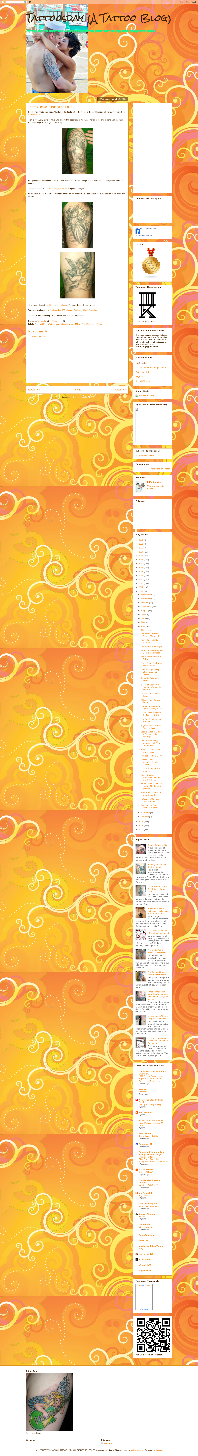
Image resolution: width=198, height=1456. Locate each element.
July (143, 614)
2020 (141, 552)
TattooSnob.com (147, 1235)
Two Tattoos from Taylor (151, 646)
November (146, 599)
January (145, 817)
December (146, 594)
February (145, 812)
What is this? (144, 1309)
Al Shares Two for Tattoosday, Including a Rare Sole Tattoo (158, 911)
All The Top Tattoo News (151, 1120)
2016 (141, 567)
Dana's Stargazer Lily (157, 845)
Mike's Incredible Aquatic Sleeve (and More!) (152, 651)
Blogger (159, 1450)
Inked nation (145, 1259)
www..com (144, 1285)
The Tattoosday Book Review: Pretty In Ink (151, 707)
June (143, 618)
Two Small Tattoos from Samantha (151, 720)
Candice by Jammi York (149, 1206)
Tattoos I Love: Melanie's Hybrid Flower (149, 762)
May (143, 622)
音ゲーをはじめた (146, 1172)
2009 (141, 821)
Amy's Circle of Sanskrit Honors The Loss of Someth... (151, 786)
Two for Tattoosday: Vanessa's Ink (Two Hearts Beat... (150, 743)
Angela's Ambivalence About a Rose (151, 726)
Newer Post (34, 389)
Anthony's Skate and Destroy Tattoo (157, 865)
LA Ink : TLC (145, 1265)
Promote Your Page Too (144, 235)
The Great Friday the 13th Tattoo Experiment (158, 931)
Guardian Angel (67, 324)
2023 (141, 540)
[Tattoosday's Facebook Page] (138, 233)
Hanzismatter (145, 1112)
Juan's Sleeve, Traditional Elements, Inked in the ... (151, 777)
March (144, 630)
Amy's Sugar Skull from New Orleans (151, 664)
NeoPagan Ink (145, 1193)
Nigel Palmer (145, 1270)
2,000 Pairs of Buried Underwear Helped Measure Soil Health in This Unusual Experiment (152, 1078)
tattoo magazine (145, 1227)
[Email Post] (64, 321)
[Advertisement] (77, 362)
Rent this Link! (142, 363)
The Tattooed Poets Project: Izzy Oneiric (157, 973)
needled (143, 1089)
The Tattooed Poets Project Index (151, 367)
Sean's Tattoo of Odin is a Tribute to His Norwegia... (151, 734)
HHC (48, 310)
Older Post (120, 389)
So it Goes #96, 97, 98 (148, 1185)
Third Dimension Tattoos (55, 305)
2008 (141, 825)
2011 (141, 587)
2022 (141, 544)
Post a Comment (39, 336)
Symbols (142, 1216)
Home (78, 389)
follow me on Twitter (160, 469)
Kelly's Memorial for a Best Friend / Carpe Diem (157, 889)
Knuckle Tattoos (143, 381)
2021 (141, 548)
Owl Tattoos (144, 1224)
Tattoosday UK (142, 372)
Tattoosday (155, 482)
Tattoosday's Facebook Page (146, 228)
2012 (141, 583)
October (145, 602)
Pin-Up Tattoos (146, 1170)
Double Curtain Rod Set (148, 1136)
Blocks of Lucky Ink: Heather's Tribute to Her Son (151, 687)
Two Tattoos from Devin (151, 756)
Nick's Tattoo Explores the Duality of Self (151, 714)
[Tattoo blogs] (151, 278)
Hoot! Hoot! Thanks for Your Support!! (151, 793)
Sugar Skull (143, 1195)
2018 (141, 559)
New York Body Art (148, 1203)
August (144, 610)
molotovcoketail (137, 1450)
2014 (141, 575)
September (146, 606)
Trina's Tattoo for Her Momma (150, 769)
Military (78, 324)
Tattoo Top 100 (146, 1254)
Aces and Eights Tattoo (45, 324)
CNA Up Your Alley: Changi (150, 1104)
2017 (141, 563)
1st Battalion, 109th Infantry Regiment (66, 310)
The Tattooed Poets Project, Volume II (150, 635)
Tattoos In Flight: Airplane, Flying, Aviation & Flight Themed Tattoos (152, 1154)
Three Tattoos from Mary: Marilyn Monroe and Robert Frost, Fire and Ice (158, 995)
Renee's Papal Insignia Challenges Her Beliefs (151, 672)
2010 (141, 591)
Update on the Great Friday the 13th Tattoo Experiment (158, 1040)
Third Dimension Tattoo (92, 324)
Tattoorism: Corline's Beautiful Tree (150, 800)
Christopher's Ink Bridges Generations (157, 951)
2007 (141, 829)
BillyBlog (139, 376)
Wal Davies (143, 1092)
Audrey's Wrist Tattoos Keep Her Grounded (158, 1017)
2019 (141, 556)
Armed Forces (34, 114)
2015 (141, 571)
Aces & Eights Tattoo (58, 188)
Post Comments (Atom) (83, 397)
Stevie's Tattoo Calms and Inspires (150, 750)
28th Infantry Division (92, 310)
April (143, 626)
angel (58, 324)
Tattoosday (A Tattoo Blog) (99, 18)
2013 (141, 579)
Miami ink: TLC (146, 1240)
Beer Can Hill (145, 1134)
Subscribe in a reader (145, 455)
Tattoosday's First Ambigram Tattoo (149, 806)
